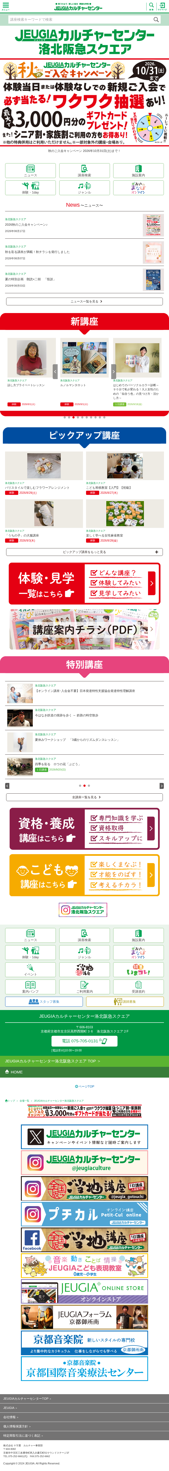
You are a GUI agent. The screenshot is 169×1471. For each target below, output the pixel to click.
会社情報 (9, 1417)
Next (113, 371)
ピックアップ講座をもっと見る (84, 552)
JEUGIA (8, 1408)
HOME (17, 1072)
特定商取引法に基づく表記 (21, 1435)
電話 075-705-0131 (80, 1041)
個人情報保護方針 (15, 1426)
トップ (11, 1100)
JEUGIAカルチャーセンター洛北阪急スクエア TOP (50, 1061)
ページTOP (86, 1086)
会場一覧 (24, 1100)
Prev (55, 371)
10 (104, 417)
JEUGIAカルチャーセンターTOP (25, 1398)
